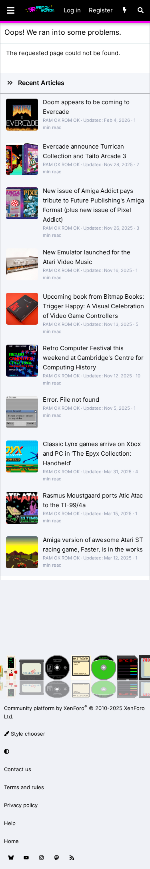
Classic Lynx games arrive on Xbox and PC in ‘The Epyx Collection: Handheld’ (92, 453)
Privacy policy (21, 805)
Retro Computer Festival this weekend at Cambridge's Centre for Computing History (93, 357)
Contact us (17, 769)
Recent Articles (41, 83)
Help (10, 823)
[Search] (140, 10)
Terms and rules (24, 787)
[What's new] (124, 10)
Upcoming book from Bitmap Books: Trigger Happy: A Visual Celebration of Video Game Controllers (93, 306)
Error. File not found (71, 399)
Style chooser (27, 733)
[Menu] (10, 10)
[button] (74, 752)
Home (11, 841)
